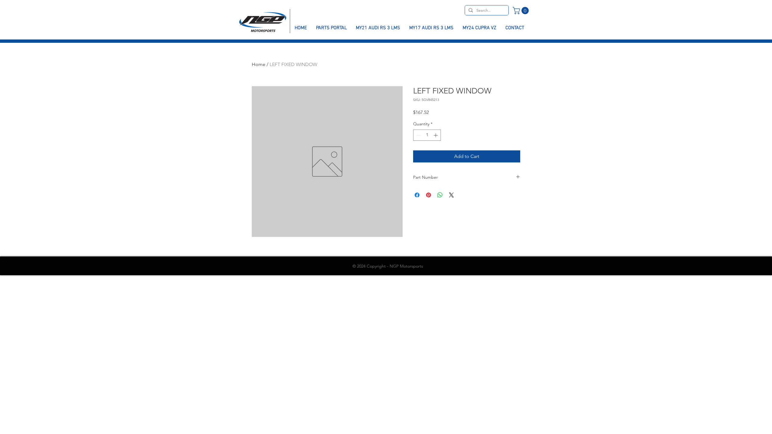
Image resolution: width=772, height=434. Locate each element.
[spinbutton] (427, 135)
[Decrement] (418, 135)
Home (258, 64)
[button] (521, 10)
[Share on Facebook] (417, 195)
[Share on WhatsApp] (440, 195)
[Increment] (436, 135)
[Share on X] (451, 195)
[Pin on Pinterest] (428, 195)
